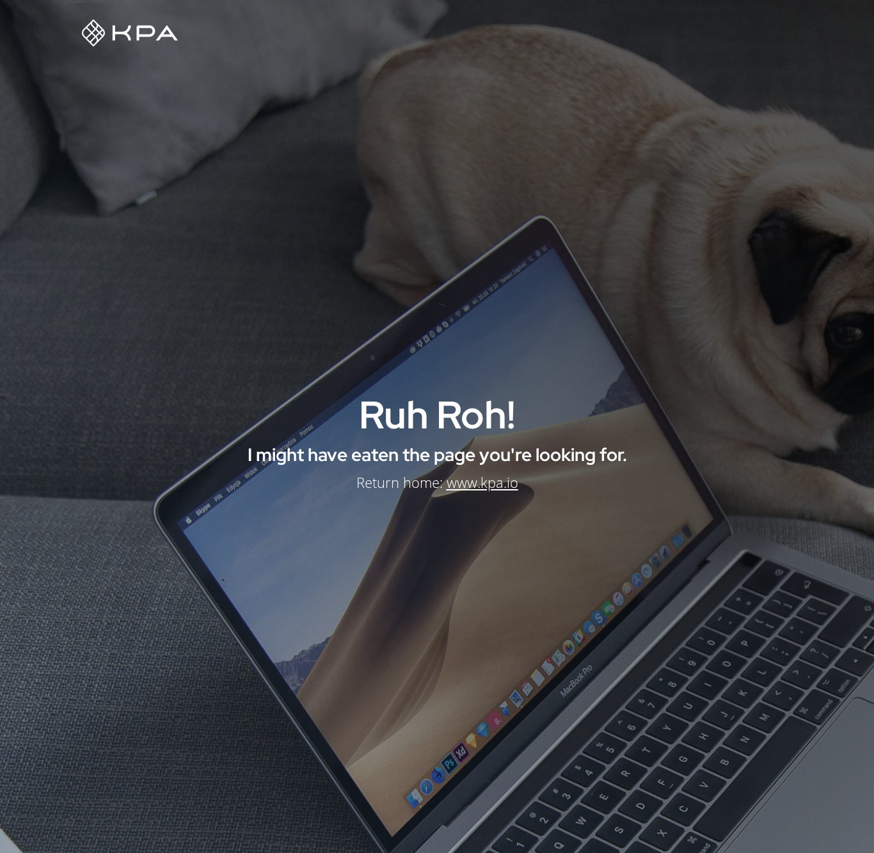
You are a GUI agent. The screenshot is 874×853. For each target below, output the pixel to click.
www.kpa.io (482, 482)
